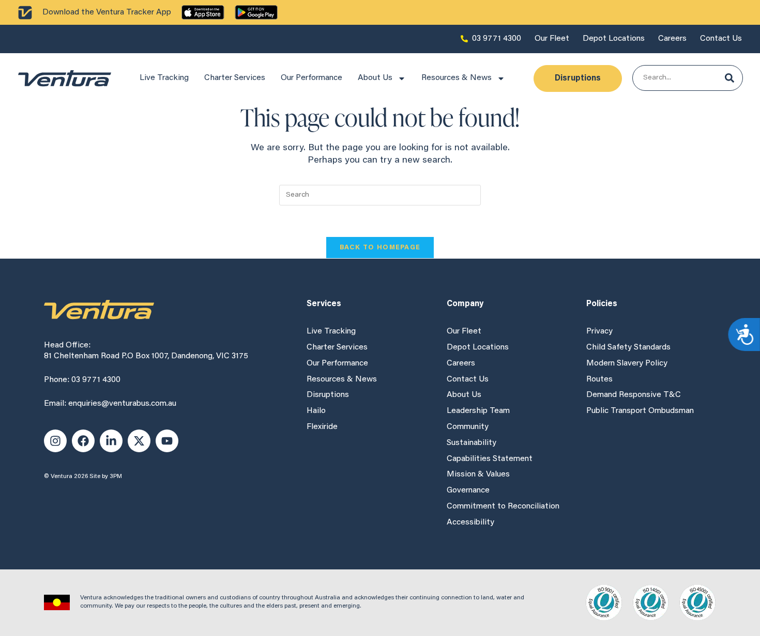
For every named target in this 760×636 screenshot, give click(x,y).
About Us (375, 78)
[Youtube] (167, 441)
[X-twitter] (139, 441)
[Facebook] (83, 441)
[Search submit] (729, 78)
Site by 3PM (105, 476)
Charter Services (234, 78)
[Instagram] (55, 441)
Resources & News (456, 78)
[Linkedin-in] (111, 441)
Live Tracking (164, 78)
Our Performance (311, 78)
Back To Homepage (380, 247)
